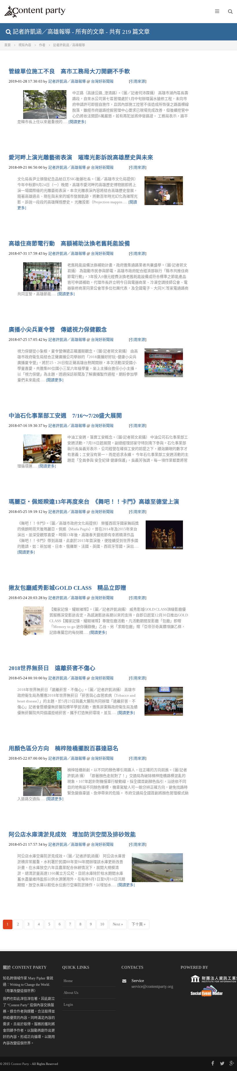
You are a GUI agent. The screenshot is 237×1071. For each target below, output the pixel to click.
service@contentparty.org (152, 986)
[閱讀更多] (77, 122)
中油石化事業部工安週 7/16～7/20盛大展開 (65, 416)
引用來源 (137, 81)
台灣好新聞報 (102, 81)
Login (68, 1004)
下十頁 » (139, 924)
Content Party (20, 1064)
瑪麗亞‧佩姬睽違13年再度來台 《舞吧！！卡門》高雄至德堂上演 (94, 502)
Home (68, 981)
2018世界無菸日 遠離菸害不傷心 (52, 668)
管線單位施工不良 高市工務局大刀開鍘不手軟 (69, 71)
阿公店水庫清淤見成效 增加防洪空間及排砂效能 (72, 835)
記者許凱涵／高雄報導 (67, 81)
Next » (118, 924)
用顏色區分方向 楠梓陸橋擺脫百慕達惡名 (63, 748)
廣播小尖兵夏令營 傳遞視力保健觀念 (58, 330)
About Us (71, 992)
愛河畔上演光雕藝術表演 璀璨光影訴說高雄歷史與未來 (81, 158)
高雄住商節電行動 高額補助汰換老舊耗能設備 (69, 244)
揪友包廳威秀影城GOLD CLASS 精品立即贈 (67, 588)
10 (102, 924)
